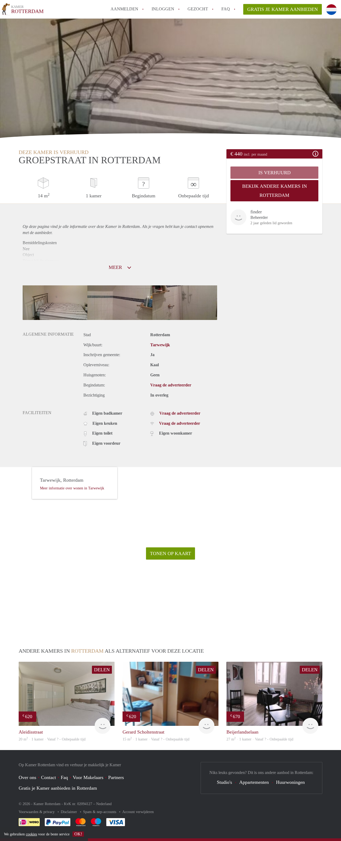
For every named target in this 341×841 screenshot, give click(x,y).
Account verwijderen (138, 812)
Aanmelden (124, 9)
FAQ (225, 9)
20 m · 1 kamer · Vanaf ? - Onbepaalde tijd (52, 739)
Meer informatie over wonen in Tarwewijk (72, 488)
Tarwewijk (160, 345)
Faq (64, 777)
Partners (116, 777)
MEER (116, 267)
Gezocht (198, 9)
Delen (102, 669)
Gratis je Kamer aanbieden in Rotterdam (58, 788)
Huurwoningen (290, 782)
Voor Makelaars (88, 777)
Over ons (27, 777)
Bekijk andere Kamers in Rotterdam (274, 191)
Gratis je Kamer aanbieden (282, 9)
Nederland (104, 804)
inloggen (163, 9)
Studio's (224, 782)
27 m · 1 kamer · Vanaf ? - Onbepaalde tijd (259, 739)
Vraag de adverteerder (170, 385)
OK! (78, 834)
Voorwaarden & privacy (37, 812)
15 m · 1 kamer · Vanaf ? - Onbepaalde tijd (156, 739)
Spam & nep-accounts (100, 812)
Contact (48, 777)
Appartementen (254, 782)
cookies (31, 834)
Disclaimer (69, 812)
